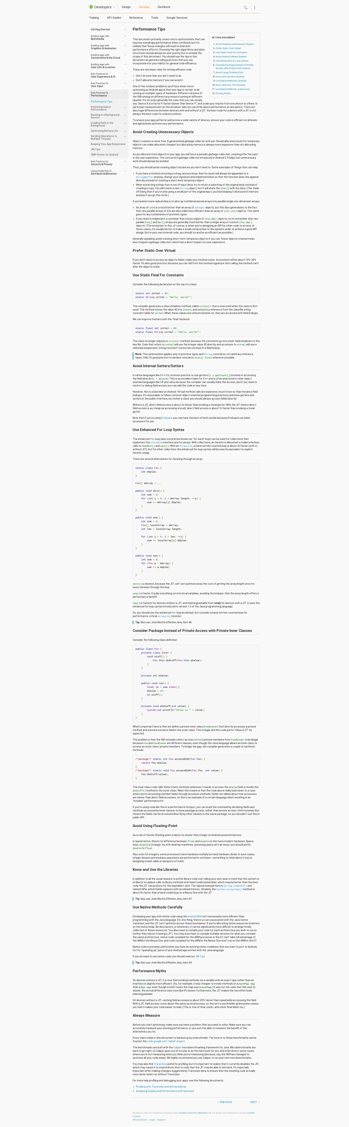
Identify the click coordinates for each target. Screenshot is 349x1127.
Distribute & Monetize (104, 172)
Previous (226, 1102)
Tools (154, 17)
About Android (140, 1120)
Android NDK (195, 916)
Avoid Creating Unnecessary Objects (235, 44)
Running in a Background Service (105, 116)
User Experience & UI (103, 75)
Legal (152, 1120)
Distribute (164, 7)
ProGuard (166, 417)
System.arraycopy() (229, 889)
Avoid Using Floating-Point (229, 72)
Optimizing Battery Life (104, 130)
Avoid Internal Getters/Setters (231, 56)
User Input (99, 85)
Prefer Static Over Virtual (228, 48)
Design (126, 7)
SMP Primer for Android (104, 154)
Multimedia (100, 37)
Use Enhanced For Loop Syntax (232, 60)
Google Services (177, 17)
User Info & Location (103, 66)
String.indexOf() (235, 885)
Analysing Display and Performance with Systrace (165, 1091)
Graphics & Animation (103, 47)
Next (254, 1102)
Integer (199, 207)
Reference (136, 17)
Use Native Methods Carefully (231, 80)
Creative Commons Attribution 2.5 (195, 1113)
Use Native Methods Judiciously (233, 89)
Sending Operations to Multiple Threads (104, 137)
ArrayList (185, 446)
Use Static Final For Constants (231, 52)
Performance (99, 94)
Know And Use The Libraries (230, 85)
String (184, 188)
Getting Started (100, 29)
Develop (144, 7)
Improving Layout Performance (101, 108)
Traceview (160, 1064)
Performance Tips (101, 101)
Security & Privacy (101, 163)
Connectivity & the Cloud (105, 56)
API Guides (114, 17)
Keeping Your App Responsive (108, 144)
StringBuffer (144, 177)
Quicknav (114, 7)
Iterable (156, 442)
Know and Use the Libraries (230, 76)
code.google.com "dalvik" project (166, 1041)
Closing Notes (223, 93)
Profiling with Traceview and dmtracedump (161, 1086)
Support (161, 1120)
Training (94, 17)
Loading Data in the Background (102, 124)
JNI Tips (95, 149)
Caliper (177, 1047)
